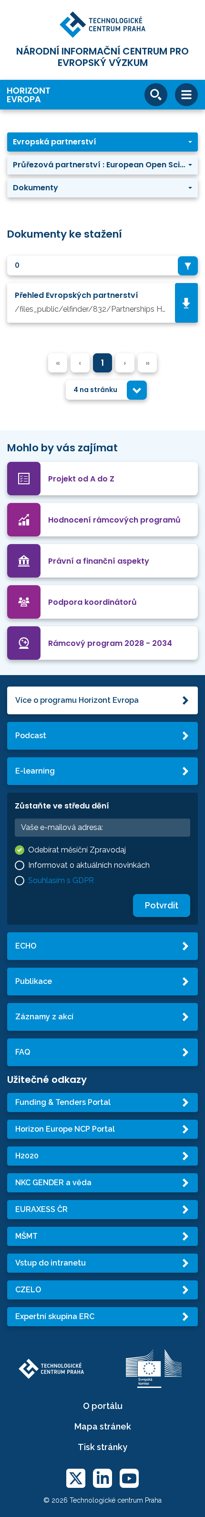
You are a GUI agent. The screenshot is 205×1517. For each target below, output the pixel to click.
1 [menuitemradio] (102, 363)
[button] (102, 142)
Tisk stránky (102, 1447)
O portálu (103, 1406)
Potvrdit (161, 905)
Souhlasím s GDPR (61, 880)
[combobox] (102, 265)
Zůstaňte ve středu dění (62, 805)
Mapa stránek (102, 1426)
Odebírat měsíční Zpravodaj (77, 849)
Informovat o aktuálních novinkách (89, 865)
